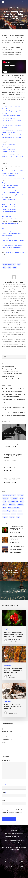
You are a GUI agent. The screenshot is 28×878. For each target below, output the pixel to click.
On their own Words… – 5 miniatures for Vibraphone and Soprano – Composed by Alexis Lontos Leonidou (12, 375)
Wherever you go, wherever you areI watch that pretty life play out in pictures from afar (12, 233)
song (9, 267)
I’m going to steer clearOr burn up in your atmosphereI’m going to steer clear (10, 147)
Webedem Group (14, 842)
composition (14, 498)
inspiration (12, 504)
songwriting (6, 514)
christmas (20, 495)
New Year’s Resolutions (8, 366)
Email (4, 792)
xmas (18, 517)
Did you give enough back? (9, 369)
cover (19, 264)
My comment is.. (6, 760)
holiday (5, 504)
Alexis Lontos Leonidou (14, 22)
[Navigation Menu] (25, 2)
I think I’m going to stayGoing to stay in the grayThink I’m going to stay (9, 202)
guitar (22, 501)
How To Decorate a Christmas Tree (11, 379)
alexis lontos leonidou (9, 264)
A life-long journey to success (10, 371)
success (5, 517)
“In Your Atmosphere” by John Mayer (15, 252)
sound (14, 267)
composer (5, 498)
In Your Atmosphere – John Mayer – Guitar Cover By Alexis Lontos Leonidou (13, 407)
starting (20, 514)
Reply (5, 742)
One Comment (21, 24)
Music (4, 267)
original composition (13, 507)
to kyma (12, 517)
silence (14, 511)
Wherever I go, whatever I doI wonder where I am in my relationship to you (13, 226)
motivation (21, 504)
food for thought (13, 501)
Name (4, 785)
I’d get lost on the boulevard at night (12, 171)
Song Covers (14, 7)
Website (4, 800)
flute (4, 501)
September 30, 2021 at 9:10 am (9, 733)
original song (6, 511)
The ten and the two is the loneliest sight (13, 178)
